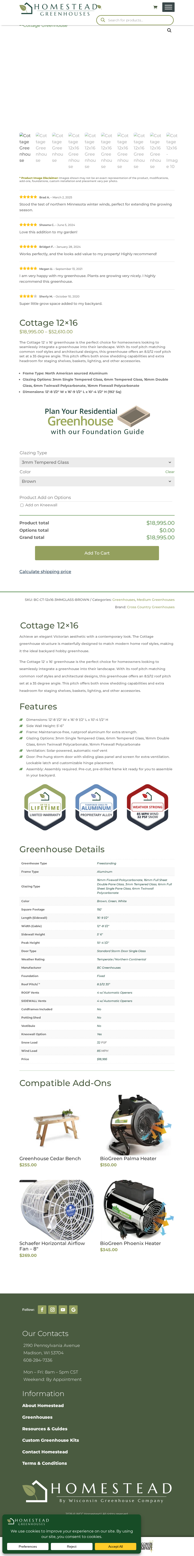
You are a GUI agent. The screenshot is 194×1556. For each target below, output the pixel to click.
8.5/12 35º (103, 984)
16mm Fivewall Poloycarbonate (119, 880)
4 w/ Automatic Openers (114, 992)
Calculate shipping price (45, 571)
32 (98, 1042)
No (99, 1009)
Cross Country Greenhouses (151, 607)
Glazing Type (33, 452)
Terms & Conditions (44, 1463)
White (122, 901)
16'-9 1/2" (103, 917)
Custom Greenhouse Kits (50, 1440)
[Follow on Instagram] (52, 1309)
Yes (99, 1034)
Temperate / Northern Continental (121, 959)
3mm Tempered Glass (141, 884)
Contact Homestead (45, 1452)
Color (25, 471)
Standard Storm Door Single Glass (121, 951)
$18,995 (102, 1059)
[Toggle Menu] (168, 7)
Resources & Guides (44, 1429)
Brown (102, 901)
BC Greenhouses (109, 967)
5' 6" (100, 934)
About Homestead (43, 1405)
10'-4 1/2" (103, 942)
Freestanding (106, 863)
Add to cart (97, 553)
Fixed (101, 976)
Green (112, 901)
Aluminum (104, 871)
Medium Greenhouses (156, 600)
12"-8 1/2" (103, 926)
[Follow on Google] (73, 1309)
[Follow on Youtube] (63, 1309)
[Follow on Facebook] (42, 1309)
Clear (170, 472)
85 (99, 1051)
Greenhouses (123, 600)
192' (99, 909)
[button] (169, 30)
